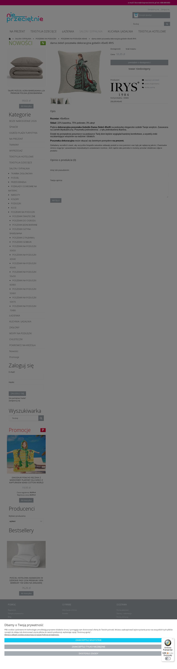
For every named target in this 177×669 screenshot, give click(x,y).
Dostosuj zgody (88, 653)
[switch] (168, 658)
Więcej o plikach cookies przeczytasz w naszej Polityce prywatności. (31, 634)
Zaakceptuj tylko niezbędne (88, 647)
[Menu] (172, 639)
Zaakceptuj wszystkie (88, 640)
